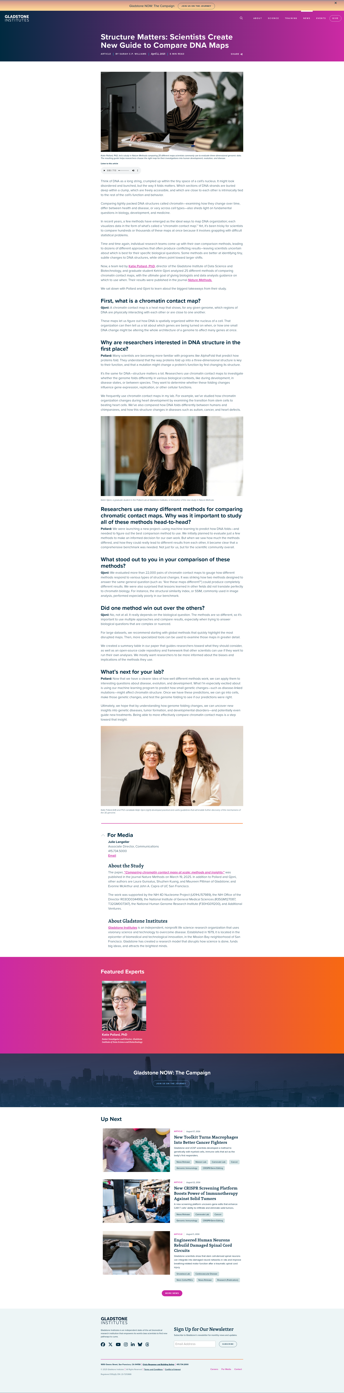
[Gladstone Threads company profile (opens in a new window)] (148, 1345)
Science (273, 18)
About (257, 18)
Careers (214, 1369)
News (306, 18)
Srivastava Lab (183, 1274)
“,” (174, 872)
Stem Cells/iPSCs (185, 1280)
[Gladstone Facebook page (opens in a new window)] (104, 1345)
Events (321, 18)
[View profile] (124, 1006)
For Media (226, 1369)
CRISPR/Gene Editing (213, 1168)
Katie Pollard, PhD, (142, 266)
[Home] (17, 18)
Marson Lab (201, 1162)
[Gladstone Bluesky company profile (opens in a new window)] (141, 1345)
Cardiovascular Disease (206, 1274)
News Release (183, 1162)
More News (172, 1293)
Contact (238, 1369)
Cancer (234, 1162)
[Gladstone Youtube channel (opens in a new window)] (119, 1345)
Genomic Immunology (187, 1168)
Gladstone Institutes (122, 928)
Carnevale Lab (218, 1162)
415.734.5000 (117, 851)
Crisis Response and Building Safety (158, 1364)
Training (291, 18)
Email (112, 856)
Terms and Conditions (153, 1369)
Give (335, 18)
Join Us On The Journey (171, 1083)
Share (235, 54)
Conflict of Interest (173, 1369)
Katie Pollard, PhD (114, 1035)
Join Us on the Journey (196, 6)
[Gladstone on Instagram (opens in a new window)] (127, 1345)
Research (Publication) (227, 1280)
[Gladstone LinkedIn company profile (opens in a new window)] (134, 1345)
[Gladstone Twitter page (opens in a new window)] (111, 1345)
